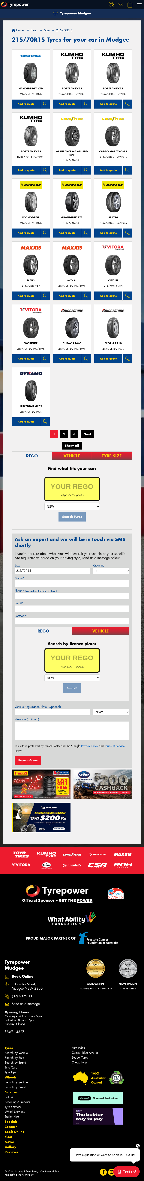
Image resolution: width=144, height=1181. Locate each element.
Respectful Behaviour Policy (19, 1174)
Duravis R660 (72, 343)
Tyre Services (13, 1107)
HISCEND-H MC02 (31, 406)
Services (11, 1092)
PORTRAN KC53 (72, 88)
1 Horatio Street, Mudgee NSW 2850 (27, 986)
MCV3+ (72, 280)
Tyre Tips (10, 1072)
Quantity (98, 565)
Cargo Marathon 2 (113, 151)
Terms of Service (115, 746)
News (9, 1142)
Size (17, 565)
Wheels (10, 1077)
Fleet (8, 1137)
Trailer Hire (12, 1117)
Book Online (14, 1132)
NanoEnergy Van (31, 88)
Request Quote (28, 760)
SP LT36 (113, 217)
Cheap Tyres (79, 1062)
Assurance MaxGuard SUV (72, 153)
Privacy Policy (89, 746)
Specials (11, 1122)
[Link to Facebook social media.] (103, 1172)
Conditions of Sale (49, 1171)
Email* (19, 603)
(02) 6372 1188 (24, 996)
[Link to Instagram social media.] (111, 1172)
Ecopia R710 (113, 343)
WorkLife (31, 343)
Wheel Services (15, 1112)
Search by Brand (15, 1063)
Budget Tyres (80, 1058)
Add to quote (26, 104)
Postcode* (21, 616)
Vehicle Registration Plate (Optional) (38, 707)
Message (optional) (27, 719)
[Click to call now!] (111, 4)
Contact (11, 1127)
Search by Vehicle (16, 1053)
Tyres (9, 1048)
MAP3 (31, 280)
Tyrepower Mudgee (75, 13)
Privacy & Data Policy (26, 1171)
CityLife (113, 280)
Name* (19, 578)
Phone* (36, 591)
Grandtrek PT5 (71, 217)
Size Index (78, 1048)
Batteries (10, 1097)
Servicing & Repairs (17, 1102)
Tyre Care (11, 1067)
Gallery (10, 1147)
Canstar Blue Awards (85, 1053)
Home (19, 30)
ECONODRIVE (30, 217)
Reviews (11, 1152)
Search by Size (14, 1058)
